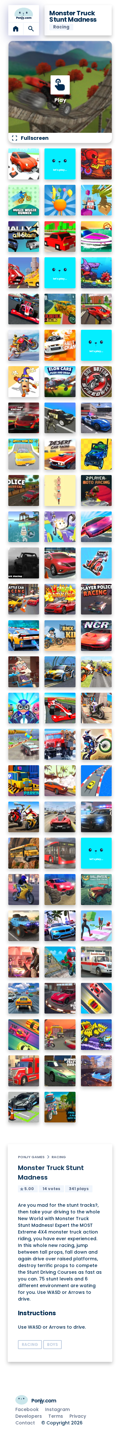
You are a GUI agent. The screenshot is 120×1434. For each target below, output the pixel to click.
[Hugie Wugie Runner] (23, 200)
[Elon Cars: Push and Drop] (60, 381)
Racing (59, 1156)
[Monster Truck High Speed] (96, 200)
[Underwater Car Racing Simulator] (23, 635)
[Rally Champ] (60, 345)
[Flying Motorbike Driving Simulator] (96, 671)
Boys (52, 1344)
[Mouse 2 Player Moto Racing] (60, 1034)
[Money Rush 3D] (96, 925)
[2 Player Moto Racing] (96, 490)
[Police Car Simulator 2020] (96, 418)
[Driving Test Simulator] (60, 562)
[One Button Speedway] (96, 381)
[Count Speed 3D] (96, 780)
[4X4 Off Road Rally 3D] (96, 454)
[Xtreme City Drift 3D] (96, 309)
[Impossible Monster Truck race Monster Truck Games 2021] (23, 744)
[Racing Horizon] (60, 925)
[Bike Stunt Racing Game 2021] (96, 708)
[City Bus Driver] (60, 853)
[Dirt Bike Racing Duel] (96, 744)
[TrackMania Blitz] (60, 163)
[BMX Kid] (60, 635)
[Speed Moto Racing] (96, 345)
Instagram (57, 1409)
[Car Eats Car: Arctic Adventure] (96, 1034)
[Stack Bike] (60, 490)
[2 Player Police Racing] (96, 599)
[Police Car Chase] (60, 418)
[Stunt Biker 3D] (23, 345)
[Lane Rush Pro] (23, 1034)
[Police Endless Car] (23, 490)
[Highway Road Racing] (23, 998)
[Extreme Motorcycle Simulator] (23, 889)
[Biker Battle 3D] (23, 817)
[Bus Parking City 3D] (23, 780)
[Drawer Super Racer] (60, 526)
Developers (28, 1416)
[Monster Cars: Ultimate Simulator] (60, 889)
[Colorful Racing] (60, 309)
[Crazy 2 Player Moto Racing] (60, 962)
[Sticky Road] (23, 671)
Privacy (77, 1416)
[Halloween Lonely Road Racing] (96, 889)
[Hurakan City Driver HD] (96, 1070)
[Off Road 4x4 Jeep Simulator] (23, 925)
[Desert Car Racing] (60, 454)
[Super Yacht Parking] (23, 526)
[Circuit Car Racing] (23, 418)
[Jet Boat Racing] (96, 236)
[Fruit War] (60, 200)
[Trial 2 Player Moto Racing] (60, 1107)
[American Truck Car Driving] (23, 1070)
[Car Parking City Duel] (23, 1107)
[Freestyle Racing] (96, 998)
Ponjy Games (31, 1156)
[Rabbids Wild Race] (96, 853)
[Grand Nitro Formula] (23, 309)
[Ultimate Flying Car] (96, 526)
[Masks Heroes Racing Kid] (23, 708)
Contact (25, 1423)
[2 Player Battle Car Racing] (23, 599)
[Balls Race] (60, 272)
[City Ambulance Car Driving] (96, 962)
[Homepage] (23, 13)
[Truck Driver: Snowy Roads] (60, 744)
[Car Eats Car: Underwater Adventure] (96, 272)
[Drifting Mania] (60, 780)
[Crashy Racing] (60, 236)
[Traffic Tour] (60, 817)
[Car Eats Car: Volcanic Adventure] (96, 163)
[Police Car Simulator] (96, 817)
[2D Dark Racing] (23, 562)
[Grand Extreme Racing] (60, 708)
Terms (55, 1416)
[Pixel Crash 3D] (23, 272)
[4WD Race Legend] (96, 562)
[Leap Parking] (60, 599)
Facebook (27, 1409)
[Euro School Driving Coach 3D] (23, 853)
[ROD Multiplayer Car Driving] (23, 962)
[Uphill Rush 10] (23, 454)
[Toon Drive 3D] (23, 163)
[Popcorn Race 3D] (23, 381)
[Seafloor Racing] (60, 671)
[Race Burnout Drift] (60, 998)
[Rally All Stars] (23, 236)
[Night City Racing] (96, 635)
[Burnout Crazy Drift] (60, 1070)
